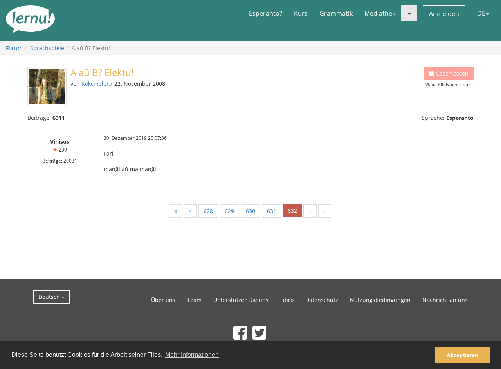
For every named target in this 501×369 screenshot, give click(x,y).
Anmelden (444, 13)
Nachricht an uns (445, 300)
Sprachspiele (47, 48)
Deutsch (49, 296)
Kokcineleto (96, 83)
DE (481, 13)
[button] (409, 13)
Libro (287, 300)
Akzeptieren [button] (462, 355)
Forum (14, 48)
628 (208, 211)
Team (194, 300)
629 (229, 211)
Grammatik (336, 13)
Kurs (301, 13)
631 (271, 211)
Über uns (163, 300)
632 (292, 210)
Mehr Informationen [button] (192, 354)
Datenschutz (321, 300)
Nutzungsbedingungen (380, 300)
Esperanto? (265, 13)
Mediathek (379, 13)
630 (250, 211)
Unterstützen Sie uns (241, 300)
